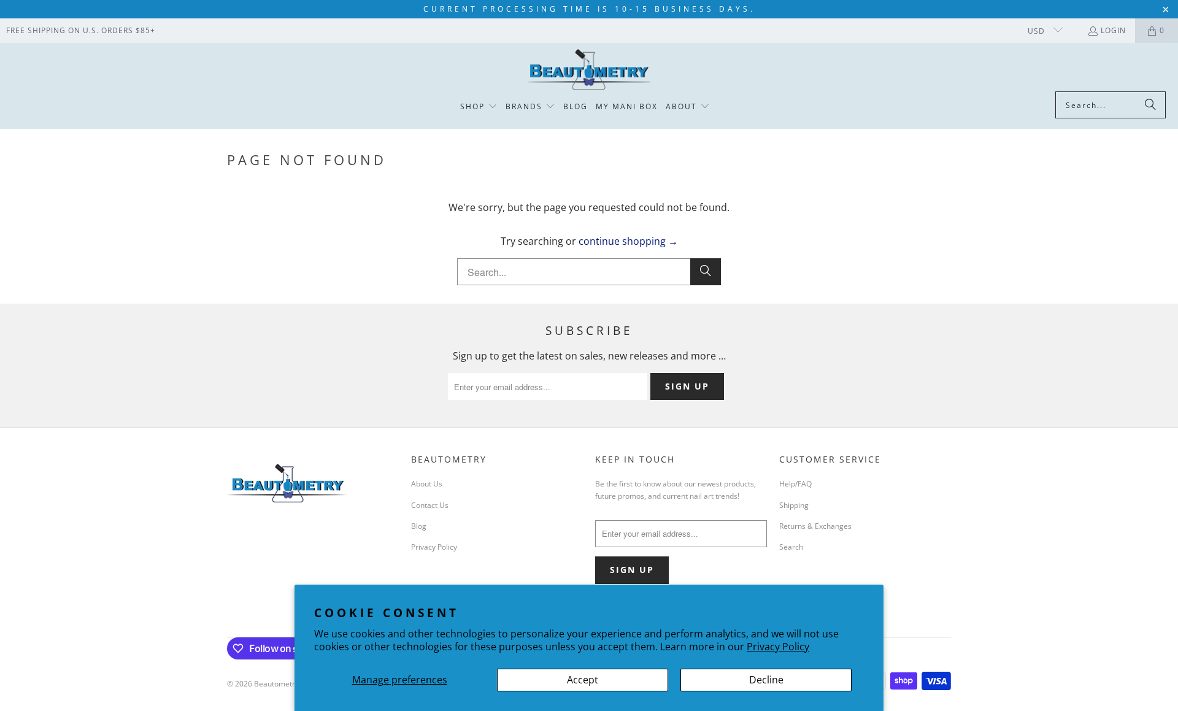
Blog (418, 526)
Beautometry (276, 683)
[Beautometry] (589, 70)
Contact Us (429, 505)
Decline (766, 679)
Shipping (794, 505)
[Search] (1150, 104)
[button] (479, 107)
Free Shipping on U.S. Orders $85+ (80, 30)
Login (1113, 30)
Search (791, 547)
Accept (582, 679)
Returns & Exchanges (815, 526)
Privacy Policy (778, 646)
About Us (426, 483)
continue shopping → (628, 241)
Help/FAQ (795, 483)
